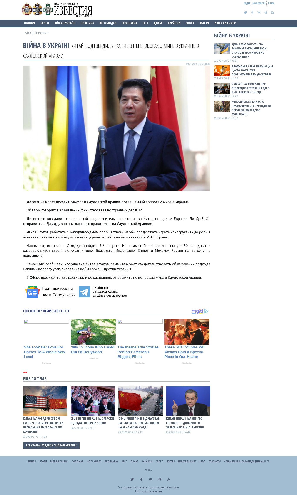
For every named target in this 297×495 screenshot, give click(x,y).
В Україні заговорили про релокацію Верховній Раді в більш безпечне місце (250, 88)
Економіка (129, 23)
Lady (202, 461)
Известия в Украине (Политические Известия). (149, 487)
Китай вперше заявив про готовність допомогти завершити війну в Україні (185, 422)
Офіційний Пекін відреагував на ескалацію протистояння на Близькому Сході (139, 422)
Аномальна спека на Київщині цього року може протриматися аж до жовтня (252, 70)
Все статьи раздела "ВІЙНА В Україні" (51, 445)
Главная (29, 23)
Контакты (259, 3)
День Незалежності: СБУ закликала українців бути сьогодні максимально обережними (249, 50)
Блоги (44, 23)
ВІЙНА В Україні (64, 23)
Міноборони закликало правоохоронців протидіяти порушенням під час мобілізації (251, 108)
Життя (204, 23)
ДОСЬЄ (158, 23)
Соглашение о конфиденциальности (247, 461)
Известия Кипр (225, 23)
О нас (271, 3)
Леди (247, 3)
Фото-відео (107, 23)
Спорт (190, 23)
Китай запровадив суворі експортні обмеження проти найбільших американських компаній (43, 425)
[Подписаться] (51, 291)
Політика (87, 23)
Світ (145, 23)
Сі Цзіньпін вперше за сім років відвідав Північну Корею (93, 420)
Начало (31, 461)
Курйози (174, 23)
